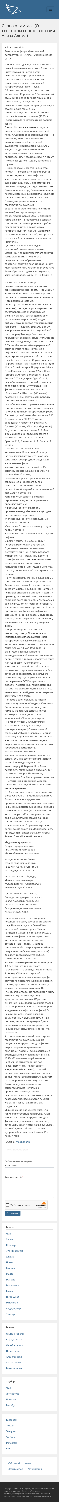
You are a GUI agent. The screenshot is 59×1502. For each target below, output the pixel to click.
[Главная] (13, 9)
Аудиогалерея (14, 1356)
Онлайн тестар (14, 1345)
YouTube (10, 1437)
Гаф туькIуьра (14, 1339)
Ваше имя (11, 1165)
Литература (12, 1393)
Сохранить (12, 1213)
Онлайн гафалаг (15, 1333)
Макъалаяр (23, 1141)
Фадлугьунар (13, 1308)
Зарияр (10, 1239)
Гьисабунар (12, 1296)
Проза (9, 1262)
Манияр (10, 1279)
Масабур (11, 1405)
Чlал (8, 1233)
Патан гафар (13, 1351)
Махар (9, 1273)
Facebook (11, 1419)
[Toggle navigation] (50, 9)
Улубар (10, 1256)
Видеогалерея (14, 1368)
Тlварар (10, 1314)
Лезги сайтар (15, 1469)
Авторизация (35, 1469)
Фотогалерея (13, 1362)
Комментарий (13, 1177)
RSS (8, 1448)
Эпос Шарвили (14, 1250)
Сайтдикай (14, 1463)
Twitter (10, 1425)
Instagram (11, 1442)
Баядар (10, 1291)
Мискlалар (12, 1302)
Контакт (29, 1463)
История (11, 1399)
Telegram (11, 1431)
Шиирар (11, 1245)
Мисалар (11, 1268)
